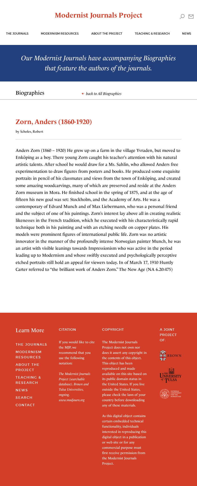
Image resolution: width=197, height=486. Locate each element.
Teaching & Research (152, 33)
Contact (25, 405)
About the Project (106, 33)
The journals (17, 33)
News (186, 33)
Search (24, 397)
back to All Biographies (103, 93)
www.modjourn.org (72, 400)
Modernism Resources (60, 33)
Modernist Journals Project (98, 15)
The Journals (31, 344)
